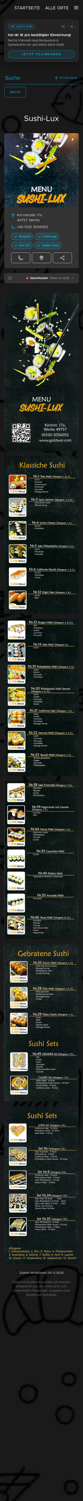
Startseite (27, 8)
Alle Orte (57, 8)
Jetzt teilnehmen (41, 54)
